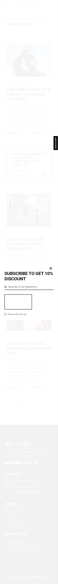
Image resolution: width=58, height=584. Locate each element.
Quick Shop (56, 143)
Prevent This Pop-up (17, 314)
